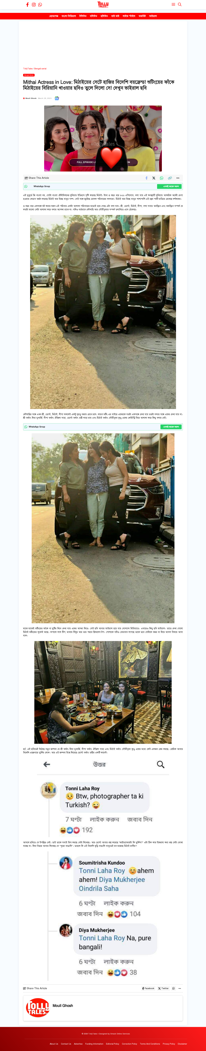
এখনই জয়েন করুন (169, 186)
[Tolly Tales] (103, 4)
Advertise (78, 1044)
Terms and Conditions (150, 1044)
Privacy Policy (169, 1044)
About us (54, 1044)
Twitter (165, 988)
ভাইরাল (153, 16)
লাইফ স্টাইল (129, 16)
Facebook (149, 988)
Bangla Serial (28, 75)
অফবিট (142, 16)
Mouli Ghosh (31, 98)
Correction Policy (129, 1044)
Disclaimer (182, 1044)
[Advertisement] (103, 46)
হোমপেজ (53, 16)
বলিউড (93, 16)
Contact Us (66, 1044)
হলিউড (104, 16)
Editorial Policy (112, 1044)
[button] (180, 4)
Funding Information (94, 1044)
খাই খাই (115, 16)
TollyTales (28, 69)
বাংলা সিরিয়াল (69, 16)
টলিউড (82, 16)
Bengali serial (40, 69)
